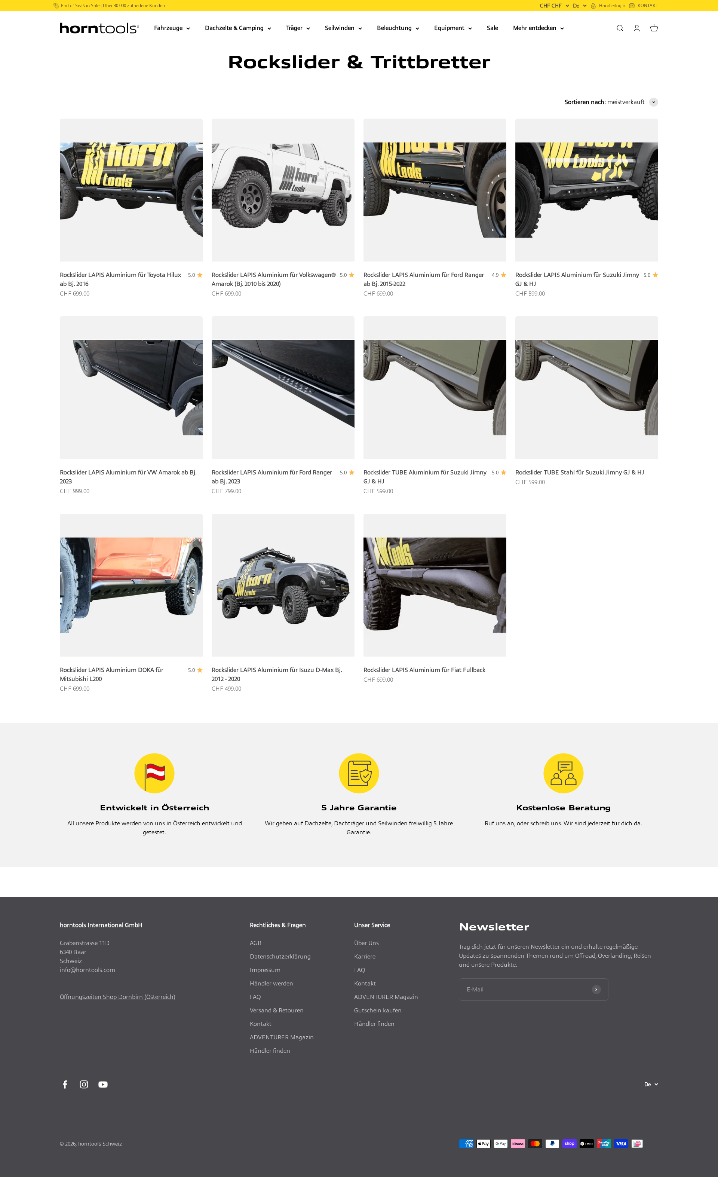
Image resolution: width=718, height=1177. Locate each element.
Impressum (265, 970)
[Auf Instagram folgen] (84, 1084)
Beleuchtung (394, 28)
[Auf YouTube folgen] (103, 1084)
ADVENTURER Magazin (282, 1037)
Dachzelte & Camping (234, 28)
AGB (256, 943)
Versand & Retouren (277, 1010)
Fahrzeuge (168, 28)
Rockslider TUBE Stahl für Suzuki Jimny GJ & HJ (579, 472)
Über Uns (366, 943)
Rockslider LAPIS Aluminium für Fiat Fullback (424, 670)
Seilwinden (340, 28)
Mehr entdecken (534, 28)
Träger (294, 28)
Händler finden (270, 1051)
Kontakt (260, 1024)
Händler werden (271, 983)
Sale (492, 28)
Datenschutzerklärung (280, 956)
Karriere (364, 956)
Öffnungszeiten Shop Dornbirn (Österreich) (117, 997)
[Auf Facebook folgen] (65, 1084)
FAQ (255, 997)
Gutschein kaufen (378, 1010)
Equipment (449, 28)
